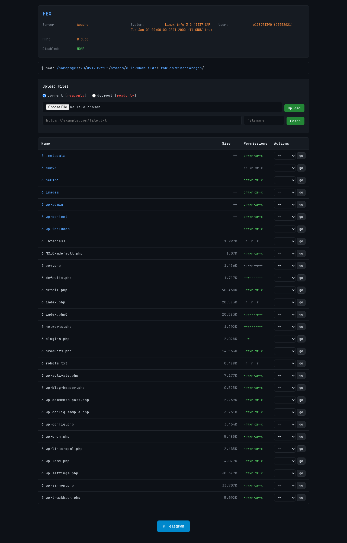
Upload (294, 108)
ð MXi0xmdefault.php (62, 253)
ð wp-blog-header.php (63, 387)
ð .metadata (53, 155)
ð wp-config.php (57, 424)
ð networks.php (56, 326)
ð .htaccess (53, 241)
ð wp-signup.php (57, 485)
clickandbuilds (141, 68)
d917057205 (98, 68)
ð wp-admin (52, 204)
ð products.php (56, 351)
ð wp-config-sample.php (65, 412)
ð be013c (50, 180)
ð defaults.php (56, 277)
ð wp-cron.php (55, 436)
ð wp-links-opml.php (62, 448)
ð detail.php (54, 290)
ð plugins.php (55, 338)
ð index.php (53, 302)
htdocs (117, 68)
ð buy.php (51, 265)
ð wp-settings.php (59, 473)
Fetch (295, 121)
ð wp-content (54, 216)
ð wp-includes (55, 229)
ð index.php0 (54, 314)
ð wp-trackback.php (61, 497)
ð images (50, 192)
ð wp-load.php (55, 461)
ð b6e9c (49, 168)
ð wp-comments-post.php (65, 400)
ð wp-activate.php (59, 375)
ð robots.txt (54, 363)
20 (83, 68)
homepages (68, 68)
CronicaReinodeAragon (180, 68)
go (301, 156)
